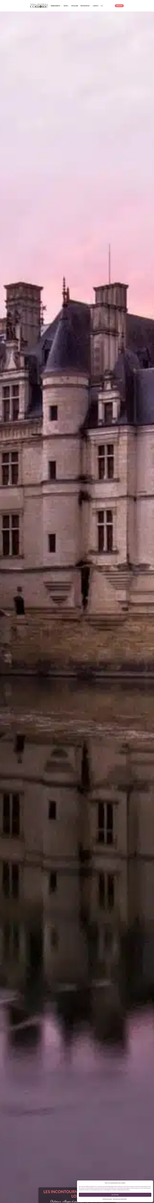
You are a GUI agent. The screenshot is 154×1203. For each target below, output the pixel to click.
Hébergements (55, 6)
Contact (95, 6)
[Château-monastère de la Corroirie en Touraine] (39, 6)
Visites (66, 6)
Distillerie (74, 6)
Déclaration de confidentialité (120, 1199)
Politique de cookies (107, 1199)
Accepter (115, 1195)
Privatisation (84, 6)
